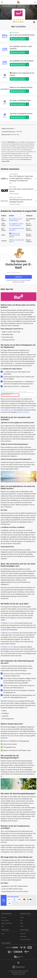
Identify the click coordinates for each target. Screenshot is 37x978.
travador (10, 410)
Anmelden (18, 277)
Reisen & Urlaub (7, 6)
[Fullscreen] (18, 296)
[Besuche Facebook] (18, 962)
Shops (2, 933)
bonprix (22, 917)
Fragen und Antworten (6, 923)
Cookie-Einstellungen (25, 939)
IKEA (21, 920)
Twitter (10, 633)
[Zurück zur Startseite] (18, 2)
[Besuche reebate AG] (18, 967)
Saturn (21, 926)
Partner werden (5, 920)
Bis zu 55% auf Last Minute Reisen (15, 219)
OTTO (21, 923)
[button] (34, 22)
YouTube (10, 647)
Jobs (2, 926)
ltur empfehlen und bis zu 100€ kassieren (16, 224)
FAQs (25, 852)
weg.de (25, 408)
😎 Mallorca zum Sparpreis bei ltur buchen (14, 235)
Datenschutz (21, 282)
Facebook (11, 623)
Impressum (23, 933)
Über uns (3, 917)
